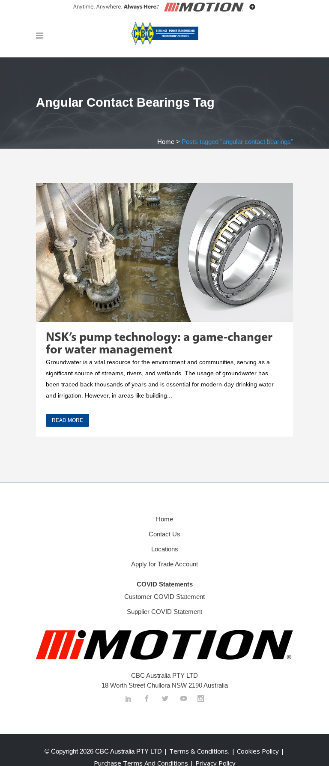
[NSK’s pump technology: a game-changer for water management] (164, 252)
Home (165, 141)
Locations (164, 549)
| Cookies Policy (256, 751)
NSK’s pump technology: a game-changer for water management (159, 344)
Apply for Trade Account (164, 564)
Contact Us (164, 534)
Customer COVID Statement (164, 596)
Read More (67, 420)
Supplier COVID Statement (164, 611)
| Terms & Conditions (195, 751)
